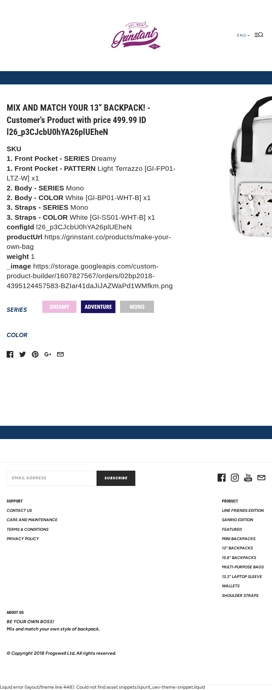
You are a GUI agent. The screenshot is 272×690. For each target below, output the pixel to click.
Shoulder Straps (240, 595)
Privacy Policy (23, 538)
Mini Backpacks (238, 538)
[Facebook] (222, 478)
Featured (232, 529)
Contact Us (19, 510)
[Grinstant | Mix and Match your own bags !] (136, 36)
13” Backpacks (237, 548)
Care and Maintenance (32, 520)
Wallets (230, 586)
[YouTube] (248, 478)
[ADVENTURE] (98, 306)
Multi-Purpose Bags (243, 567)
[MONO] (137, 306)
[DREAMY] (59, 306)
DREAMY (59, 306)
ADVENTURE (98, 306)
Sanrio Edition (237, 520)
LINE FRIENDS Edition (243, 510)
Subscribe (115, 478)
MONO (137, 306)
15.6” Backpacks (239, 557)
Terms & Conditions (27, 529)
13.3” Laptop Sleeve (242, 576)
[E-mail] (261, 478)
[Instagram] (235, 478)
